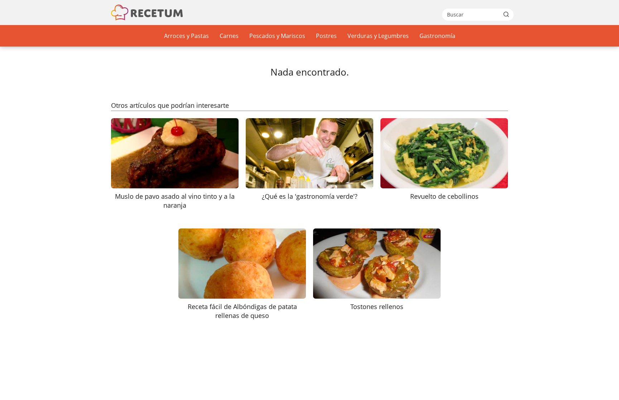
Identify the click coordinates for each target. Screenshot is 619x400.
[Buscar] (506, 14)
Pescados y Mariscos (277, 36)
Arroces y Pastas (186, 36)
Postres (326, 36)
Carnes (229, 36)
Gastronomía (437, 36)
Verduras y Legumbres (378, 36)
